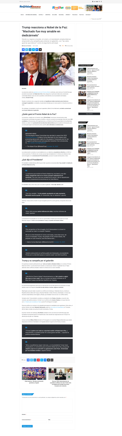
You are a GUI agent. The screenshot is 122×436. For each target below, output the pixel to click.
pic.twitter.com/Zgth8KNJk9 (37, 143)
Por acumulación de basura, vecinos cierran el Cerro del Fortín (93, 86)
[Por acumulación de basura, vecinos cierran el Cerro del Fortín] (82, 87)
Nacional (61, 14)
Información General (31, 14)
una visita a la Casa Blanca (57, 307)
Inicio (22, 14)
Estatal (41, 14)
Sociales (88, 14)
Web (49, 419)
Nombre (24, 414)
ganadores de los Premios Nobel (42, 92)
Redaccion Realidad (27, 45)
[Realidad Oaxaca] (30, 7)
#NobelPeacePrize (31, 137)
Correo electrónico (26, 419)
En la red (54, 14)
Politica (81, 14)
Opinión (68, 14)
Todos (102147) (89, 113)
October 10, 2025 (52, 146)
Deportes (47, 14)
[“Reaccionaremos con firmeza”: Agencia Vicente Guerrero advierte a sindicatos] (82, 70)
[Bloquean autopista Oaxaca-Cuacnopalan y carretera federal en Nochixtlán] (82, 78)
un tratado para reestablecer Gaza (32, 302)
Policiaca (74, 14)
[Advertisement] (89, 36)
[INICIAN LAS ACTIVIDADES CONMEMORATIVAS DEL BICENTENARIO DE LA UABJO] (82, 93)
